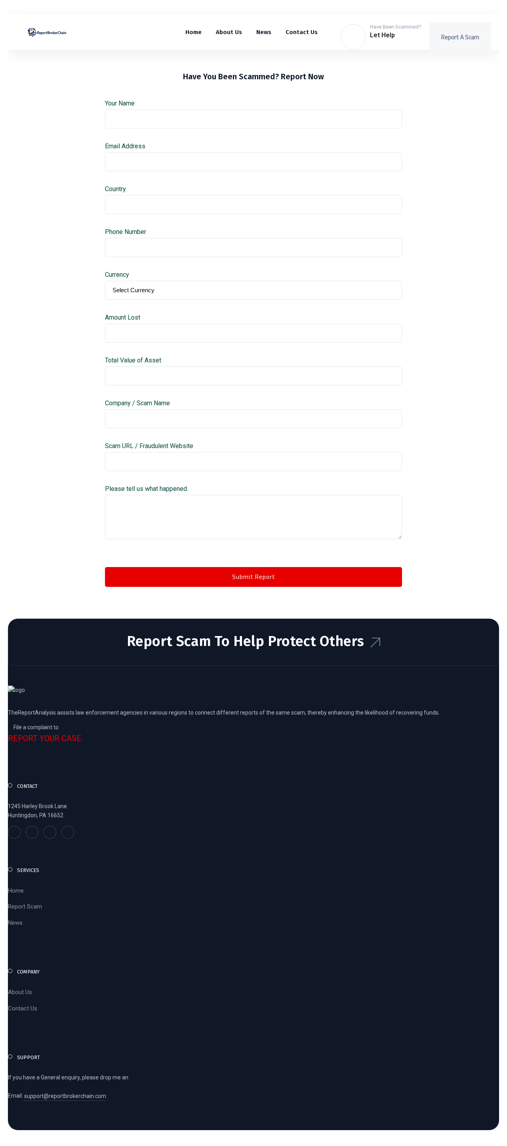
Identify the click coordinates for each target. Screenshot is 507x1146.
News (15, 922)
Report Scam (25, 906)
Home (16, 890)
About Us (20, 992)
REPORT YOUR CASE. (45, 738)
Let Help (382, 35)
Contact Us (22, 1008)
